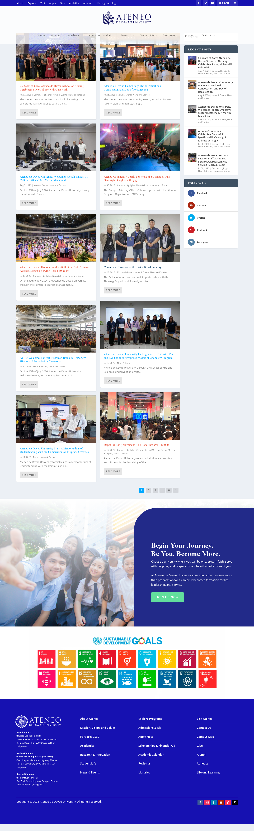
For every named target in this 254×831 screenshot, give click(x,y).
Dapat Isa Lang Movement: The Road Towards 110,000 (136, 445)
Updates (188, 35)
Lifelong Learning (208, 772)
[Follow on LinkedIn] (214, 802)
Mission (55, 35)
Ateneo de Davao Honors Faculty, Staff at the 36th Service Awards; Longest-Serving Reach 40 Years (54, 268)
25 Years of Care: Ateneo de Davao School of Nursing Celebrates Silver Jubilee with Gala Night (52, 87)
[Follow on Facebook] (200, 802)
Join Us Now (167, 597)
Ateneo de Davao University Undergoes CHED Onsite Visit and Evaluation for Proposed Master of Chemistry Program (139, 355)
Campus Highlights (43, 94)
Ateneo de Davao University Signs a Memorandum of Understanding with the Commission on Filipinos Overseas (54, 450)
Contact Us (204, 728)
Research (126, 35)
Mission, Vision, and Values (97, 728)
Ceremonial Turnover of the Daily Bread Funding (132, 267)
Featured (207, 35)
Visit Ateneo (205, 719)
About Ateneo (89, 719)
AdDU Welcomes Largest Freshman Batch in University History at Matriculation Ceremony (53, 359)
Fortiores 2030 (89, 737)
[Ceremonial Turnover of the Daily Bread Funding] (140, 238)
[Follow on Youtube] (221, 802)
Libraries (144, 772)
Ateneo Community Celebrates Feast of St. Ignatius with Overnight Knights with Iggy (137, 178)
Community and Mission (147, 450)
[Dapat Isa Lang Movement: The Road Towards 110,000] (140, 416)
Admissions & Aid (149, 728)
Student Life (147, 35)
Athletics (202, 763)
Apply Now (145, 737)
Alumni (201, 755)
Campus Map (205, 737)
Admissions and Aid (100, 35)
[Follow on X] (235, 802)
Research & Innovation (95, 755)
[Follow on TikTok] (228, 802)
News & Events (60, 94)
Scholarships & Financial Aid (156, 746)
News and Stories (76, 94)
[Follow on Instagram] (207, 802)
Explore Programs (150, 719)
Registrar (144, 763)
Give (200, 746)
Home (41, 35)
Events (36, 457)
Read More (29, 112)
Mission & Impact (125, 272)
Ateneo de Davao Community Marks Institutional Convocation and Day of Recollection (133, 87)
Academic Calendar (151, 755)
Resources (169, 35)
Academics (74, 35)
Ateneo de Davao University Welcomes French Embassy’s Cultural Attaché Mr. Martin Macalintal (54, 178)
